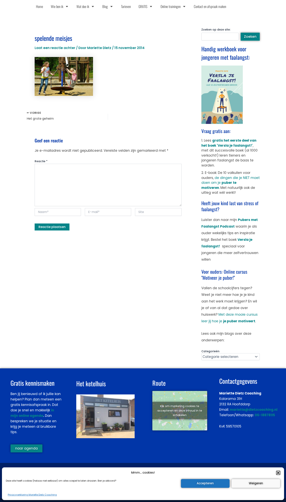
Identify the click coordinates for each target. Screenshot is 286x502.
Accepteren (205, 483)
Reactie (41, 161)
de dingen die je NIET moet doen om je (230, 182)
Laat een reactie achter (55, 48)
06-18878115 (265, 415)
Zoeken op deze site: (215, 30)
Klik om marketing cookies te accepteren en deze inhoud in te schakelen (179, 410)
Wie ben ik (57, 6)
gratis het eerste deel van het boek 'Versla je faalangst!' (228, 143)
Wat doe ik (82, 6)
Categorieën (210, 351)
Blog (105, 6)
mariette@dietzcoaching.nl (253, 409)
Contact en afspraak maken (210, 6)
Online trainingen (171, 6)
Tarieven (126, 6)
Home (39, 6)
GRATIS (143, 6)
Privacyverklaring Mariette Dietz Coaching (32, 494)
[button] (278, 473)
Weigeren (256, 483)
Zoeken (250, 36)
